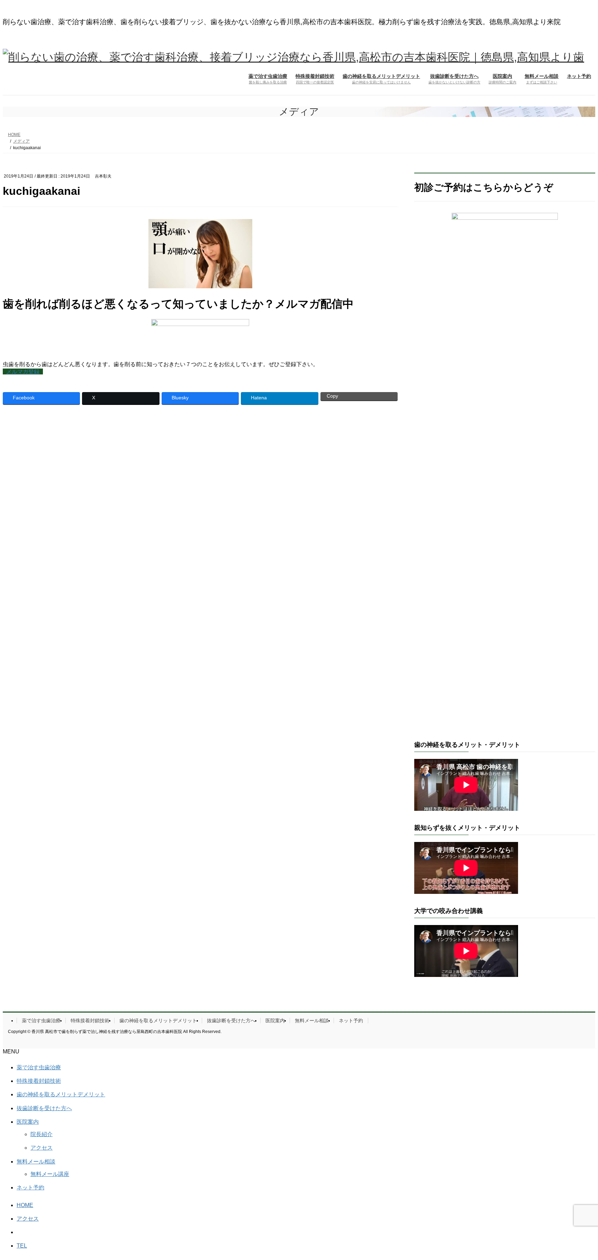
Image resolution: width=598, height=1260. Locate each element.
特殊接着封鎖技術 (90, 1020)
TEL (22, 1246)
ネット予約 (351, 1020)
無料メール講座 (49, 1174)
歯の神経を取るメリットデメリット (158, 1020)
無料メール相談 (312, 1020)
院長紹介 (41, 1134)
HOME (25, 1205)
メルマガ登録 (22, 371)
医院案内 (275, 1020)
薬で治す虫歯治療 (41, 1020)
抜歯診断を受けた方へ (231, 1020)
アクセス (41, 1148)
